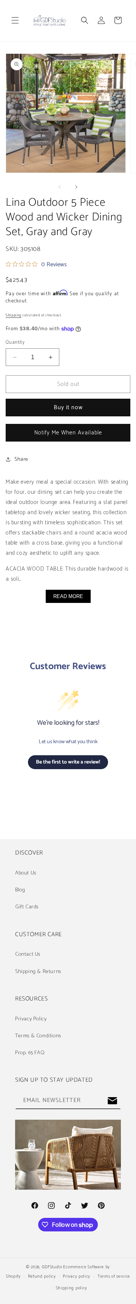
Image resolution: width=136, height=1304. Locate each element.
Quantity (15, 342)
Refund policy (42, 1276)
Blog (20, 890)
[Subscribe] (112, 1101)
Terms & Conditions (38, 1036)
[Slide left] (59, 187)
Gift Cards (27, 907)
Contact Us (27, 954)
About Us (25, 873)
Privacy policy (76, 1276)
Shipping (14, 315)
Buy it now (68, 407)
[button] (15, 20)
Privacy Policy (30, 1019)
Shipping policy (72, 1288)
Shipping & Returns (38, 971)
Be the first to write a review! (68, 762)
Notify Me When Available (68, 432)
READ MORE (68, 596)
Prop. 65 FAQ (30, 1053)
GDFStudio (52, 1267)
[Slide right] (76, 187)
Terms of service (113, 1276)
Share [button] (21, 459)
